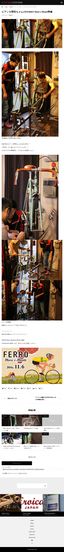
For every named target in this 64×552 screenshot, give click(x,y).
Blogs (32, 523)
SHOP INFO (32, 531)
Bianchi (11, 15)
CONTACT (32, 534)
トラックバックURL (6, 467)
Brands (32, 526)
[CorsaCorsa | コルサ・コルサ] (12, 2)
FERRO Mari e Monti (14, 138)
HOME (32, 520)
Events (32, 529)
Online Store (32, 537)
